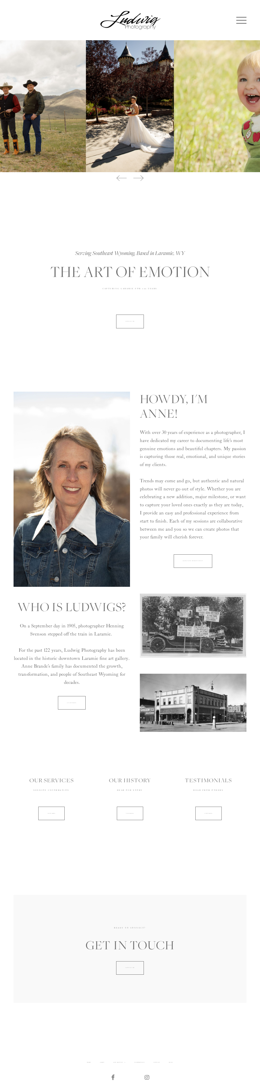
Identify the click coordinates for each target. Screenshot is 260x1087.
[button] (241, 20)
